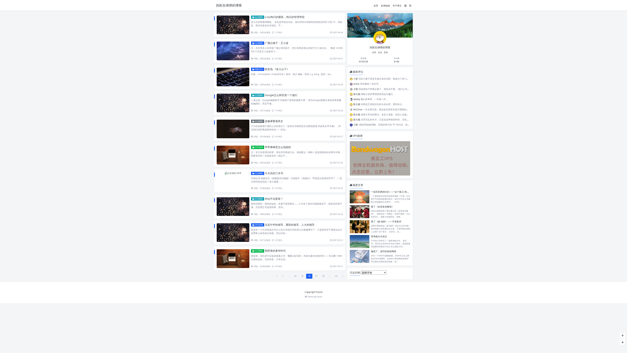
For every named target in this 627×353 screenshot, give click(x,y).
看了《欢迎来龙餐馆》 (382, 206)
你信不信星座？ (274, 199)
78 (323, 276)
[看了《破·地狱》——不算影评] (359, 226)
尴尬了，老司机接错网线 (383, 251)
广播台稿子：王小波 (276, 43)
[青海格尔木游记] (359, 241)
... (288, 276)
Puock (319, 296)
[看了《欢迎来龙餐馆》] (359, 211)
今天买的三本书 (274, 173)
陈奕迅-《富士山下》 (277, 69)
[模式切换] (405, 5)
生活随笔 (259, 17)
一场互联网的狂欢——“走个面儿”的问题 (391, 191)
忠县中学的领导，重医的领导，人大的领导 (289, 225)
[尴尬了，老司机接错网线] (359, 256)
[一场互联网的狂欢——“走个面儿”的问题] (359, 196)
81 (336, 276)
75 (302, 276)
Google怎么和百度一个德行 (281, 95)
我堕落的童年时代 (275, 250)
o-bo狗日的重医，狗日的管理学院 (285, 17)
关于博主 (397, 5)
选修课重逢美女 (274, 121)
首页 (376, 5)
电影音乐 (259, 69)
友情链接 (385, 5)
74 (295, 276)
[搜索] (410, 5)
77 (316, 276)
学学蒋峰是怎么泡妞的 (278, 147)
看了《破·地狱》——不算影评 (386, 221)
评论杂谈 (259, 147)
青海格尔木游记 (379, 236)
